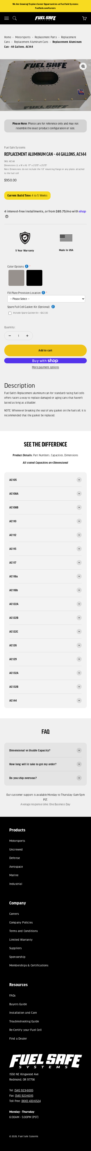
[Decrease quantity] (9, 335)
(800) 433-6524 (30, 1101)
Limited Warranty (20, 939)
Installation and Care (23, 1012)
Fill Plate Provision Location (24, 292)
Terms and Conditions (23, 931)
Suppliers (15, 948)
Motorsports (22, 37)
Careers (14, 913)
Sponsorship (17, 956)
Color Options (15, 266)
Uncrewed (16, 849)
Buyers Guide (18, 1004)
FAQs (12, 995)
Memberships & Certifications (28, 965)
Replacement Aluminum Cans (31, 41)
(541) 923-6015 (24, 1095)
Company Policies (20, 922)
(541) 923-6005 (23, 1090)
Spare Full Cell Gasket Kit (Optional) (28, 306)
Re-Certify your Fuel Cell (25, 1029)
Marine (13, 875)
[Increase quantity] (27, 335)
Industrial (15, 883)
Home (7, 37)
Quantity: (9, 327)
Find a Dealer (18, 1038)
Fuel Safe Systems (15, 147)
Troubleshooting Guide (24, 1021)
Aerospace (16, 866)
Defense (14, 858)
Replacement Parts (46, 37)
